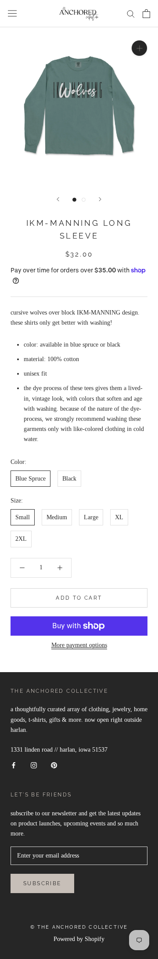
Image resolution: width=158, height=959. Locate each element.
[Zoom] (139, 47)
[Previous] (58, 199)
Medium (57, 517)
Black (69, 478)
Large (91, 517)
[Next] (100, 199)
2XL (21, 539)
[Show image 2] (84, 200)
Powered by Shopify (79, 939)
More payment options (79, 645)
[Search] (131, 13)
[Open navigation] (12, 13)
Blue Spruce (30, 478)
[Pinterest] (54, 765)
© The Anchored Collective (79, 927)
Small (22, 517)
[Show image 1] (74, 200)
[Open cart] (146, 13)
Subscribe (42, 883)
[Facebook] (14, 765)
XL (119, 517)
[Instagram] (34, 765)
